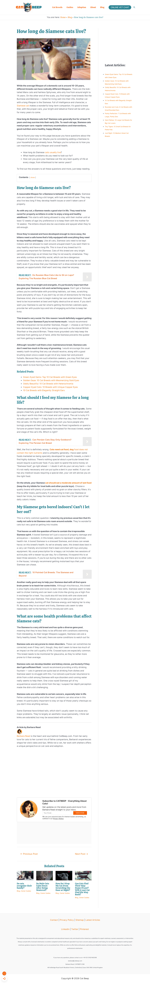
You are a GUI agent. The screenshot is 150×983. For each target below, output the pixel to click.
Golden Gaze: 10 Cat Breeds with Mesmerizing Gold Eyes (51, 380)
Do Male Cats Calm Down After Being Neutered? (42, 887)
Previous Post (29, 853)
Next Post (81, 853)
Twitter (74, 929)
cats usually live (53, 152)
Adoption (81, 7)
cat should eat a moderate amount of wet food (68, 483)
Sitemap (80, 920)
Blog (102, 7)
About (93, 7)
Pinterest (84, 929)
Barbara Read (23, 736)
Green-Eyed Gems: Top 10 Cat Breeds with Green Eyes (50, 377)
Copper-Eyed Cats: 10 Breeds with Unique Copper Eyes (50, 387)
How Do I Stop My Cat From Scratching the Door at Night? (63, 887)
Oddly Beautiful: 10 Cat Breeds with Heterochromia (48, 383)
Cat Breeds (57, 7)
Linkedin (65, 929)
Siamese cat (23, 105)
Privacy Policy (67, 920)
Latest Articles (93, 920)
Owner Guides (26, 891)
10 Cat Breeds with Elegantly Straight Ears (44, 390)
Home (63, 17)
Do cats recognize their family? (24, 885)
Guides (70, 7)
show (33, 177)
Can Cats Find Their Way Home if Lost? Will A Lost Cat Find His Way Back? (82, 889)
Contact (54, 920)
